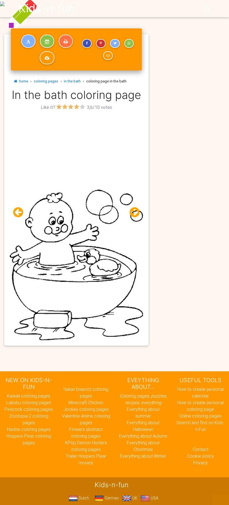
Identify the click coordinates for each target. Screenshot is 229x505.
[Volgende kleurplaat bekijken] (132, 212)
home (22, 81)
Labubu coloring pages (28, 402)
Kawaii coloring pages (28, 396)
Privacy (200, 462)
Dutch (83, 498)
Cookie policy (200, 456)
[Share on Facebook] (87, 43)
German (111, 498)
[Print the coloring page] (66, 41)
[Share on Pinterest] (101, 43)
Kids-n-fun (46, 8)
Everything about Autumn (143, 436)
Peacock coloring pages (28, 409)
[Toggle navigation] (207, 8)
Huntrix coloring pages (29, 429)
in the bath (72, 81)
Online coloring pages (200, 416)
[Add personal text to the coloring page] (28, 41)
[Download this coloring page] (47, 58)
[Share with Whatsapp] (129, 43)
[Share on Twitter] (115, 43)
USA (154, 498)
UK (134, 498)
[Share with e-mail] (108, 55)
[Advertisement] (76, 151)
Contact (200, 449)
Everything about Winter (143, 456)
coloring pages (46, 81)
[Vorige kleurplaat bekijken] (20, 212)
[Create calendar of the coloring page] (47, 41)
